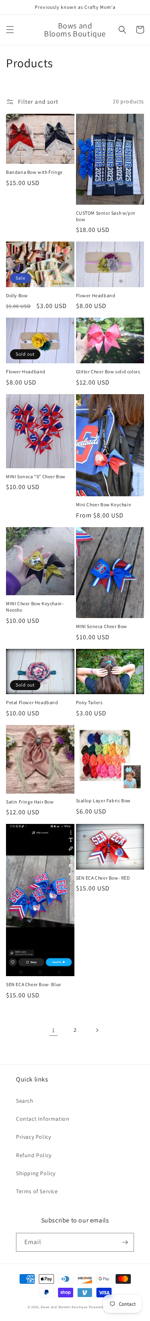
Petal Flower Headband (32, 702)
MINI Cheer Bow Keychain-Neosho (35, 606)
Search (25, 1100)
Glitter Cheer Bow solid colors (108, 372)
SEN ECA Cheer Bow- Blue (33, 984)
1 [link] (53, 1030)
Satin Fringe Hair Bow (30, 802)
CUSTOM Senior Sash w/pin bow (106, 216)
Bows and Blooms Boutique (64, 1307)
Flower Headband (96, 295)
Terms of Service (37, 1191)
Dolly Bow (17, 295)
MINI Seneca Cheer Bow (102, 626)
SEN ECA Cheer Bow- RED (103, 878)
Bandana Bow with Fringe (34, 172)
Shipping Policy (36, 1173)
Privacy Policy (33, 1136)
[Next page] (97, 1030)
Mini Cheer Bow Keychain (104, 504)
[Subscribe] (125, 1242)
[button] (10, 29)
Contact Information (42, 1118)
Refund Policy (34, 1155)
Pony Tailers (89, 702)
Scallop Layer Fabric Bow (103, 800)
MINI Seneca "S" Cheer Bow (36, 476)
